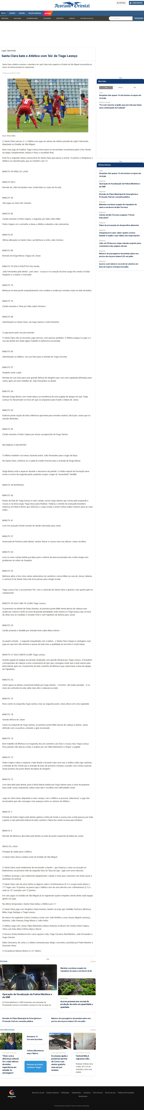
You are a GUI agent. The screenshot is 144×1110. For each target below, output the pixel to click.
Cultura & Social (86, 18)
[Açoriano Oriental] (11, 1098)
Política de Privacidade (126, 1093)
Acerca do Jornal (38, 1093)
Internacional (32, 18)
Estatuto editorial (52, 1093)
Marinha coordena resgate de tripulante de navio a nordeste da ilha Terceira (76, 971)
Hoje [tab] (106, 87)
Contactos (87, 1093)
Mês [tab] (135, 87)
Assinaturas (83, 1096)
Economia (47, 18)
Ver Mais (93, 961)
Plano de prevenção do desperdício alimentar (119, 225)
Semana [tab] (120, 87)
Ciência (72, 18)
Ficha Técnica (98, 1093)
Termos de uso (110, 1093)
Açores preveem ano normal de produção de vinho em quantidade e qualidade (76, 1004)
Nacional (17, 18)
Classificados (76, 1093)
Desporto (60, 18)
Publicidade (65, 1093)
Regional (5, 18)
